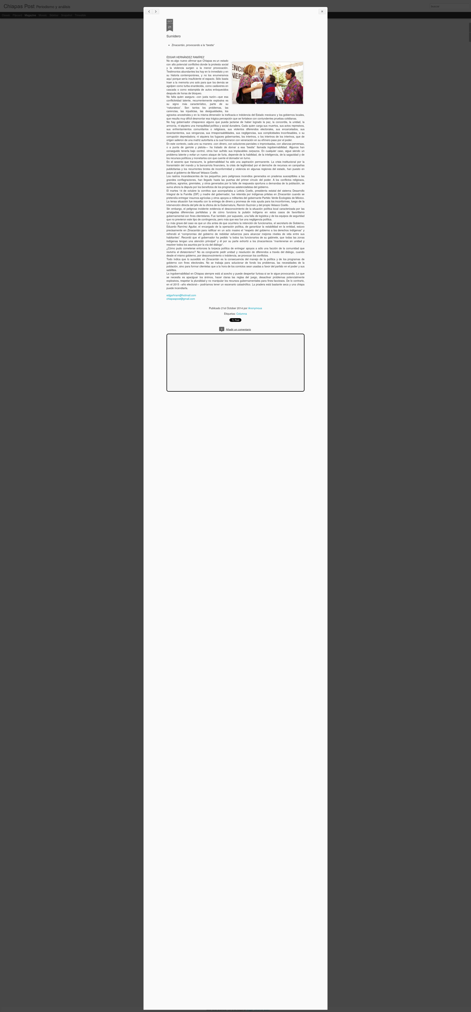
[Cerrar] (322, 11)
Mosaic (43, 15)
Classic (6, 15)
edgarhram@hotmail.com (181, 295)
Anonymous (255, 308)
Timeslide (80, 15)
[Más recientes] (148, 11)
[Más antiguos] (155, 11)
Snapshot (66, 15)
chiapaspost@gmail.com (181, 299)
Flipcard (17, 15)
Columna (241, 313)
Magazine (30, 15)
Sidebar (54, 15)
